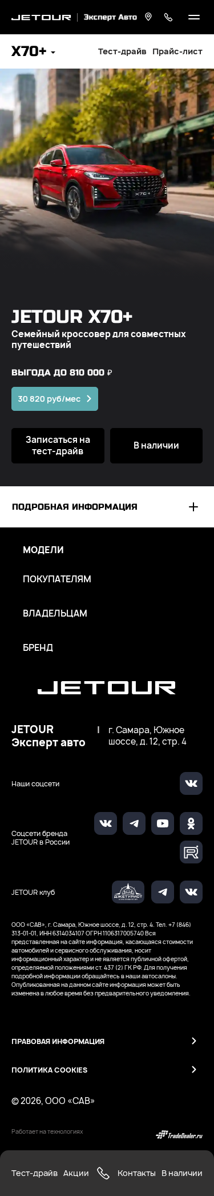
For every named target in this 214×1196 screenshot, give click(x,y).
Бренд (38, 648)
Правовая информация (57, 1041)
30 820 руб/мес (49, 398)
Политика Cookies (49, 1070)
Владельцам (55, 613)
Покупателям (57, 579)
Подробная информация (75, 507)
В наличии (156, 445)
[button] (33, 52)
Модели (43, 550)
